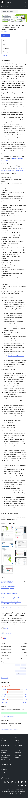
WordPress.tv (5, 760)
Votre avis (4, 702)
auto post (18, 665)
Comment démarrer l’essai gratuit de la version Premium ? (9, 592)
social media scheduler (21, 673)
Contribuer (17, 750)
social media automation (21, 671)
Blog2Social (7, 633)
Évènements (18, 752)
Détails (5, 41)
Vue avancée (4, 678)
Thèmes (17, 740)
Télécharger (5, 35)
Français (7, 778)
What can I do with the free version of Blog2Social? (8, 587)
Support (5, 55)
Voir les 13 (24, 661)
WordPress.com (6, 764)
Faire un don (19, 755)
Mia (5, 638)
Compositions (18, 745)
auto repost (23, 665)
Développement (7, 52)
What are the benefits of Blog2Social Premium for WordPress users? (11, 602)
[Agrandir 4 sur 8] (11, 567)
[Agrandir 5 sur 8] (24, 527)
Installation (6, 48)
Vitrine (16, 738)
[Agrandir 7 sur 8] (24, 551)
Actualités (4, 740)
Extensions (18, 743)
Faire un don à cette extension (9, 729)
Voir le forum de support (7, 716)
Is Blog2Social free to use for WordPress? (7, 582)
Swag (17, 757)
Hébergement (5, 743)
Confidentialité (5, 745)
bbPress (4, 769)
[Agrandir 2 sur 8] (11, 534)
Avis (4, 44)
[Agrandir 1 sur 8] (11, 527)
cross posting (23, 668)
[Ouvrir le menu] (25, 2)
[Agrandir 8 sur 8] (24, 559)
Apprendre (4, 750)
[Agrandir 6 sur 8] (24, 542)
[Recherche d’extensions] (16, 11)
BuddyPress (5, 772)
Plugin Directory (5, 6)
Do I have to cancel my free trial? (10, 598)
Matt (3, 767)
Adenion (6, 31)
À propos (3, 738)
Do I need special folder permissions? (11, 607)
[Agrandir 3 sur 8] (11, 543)
